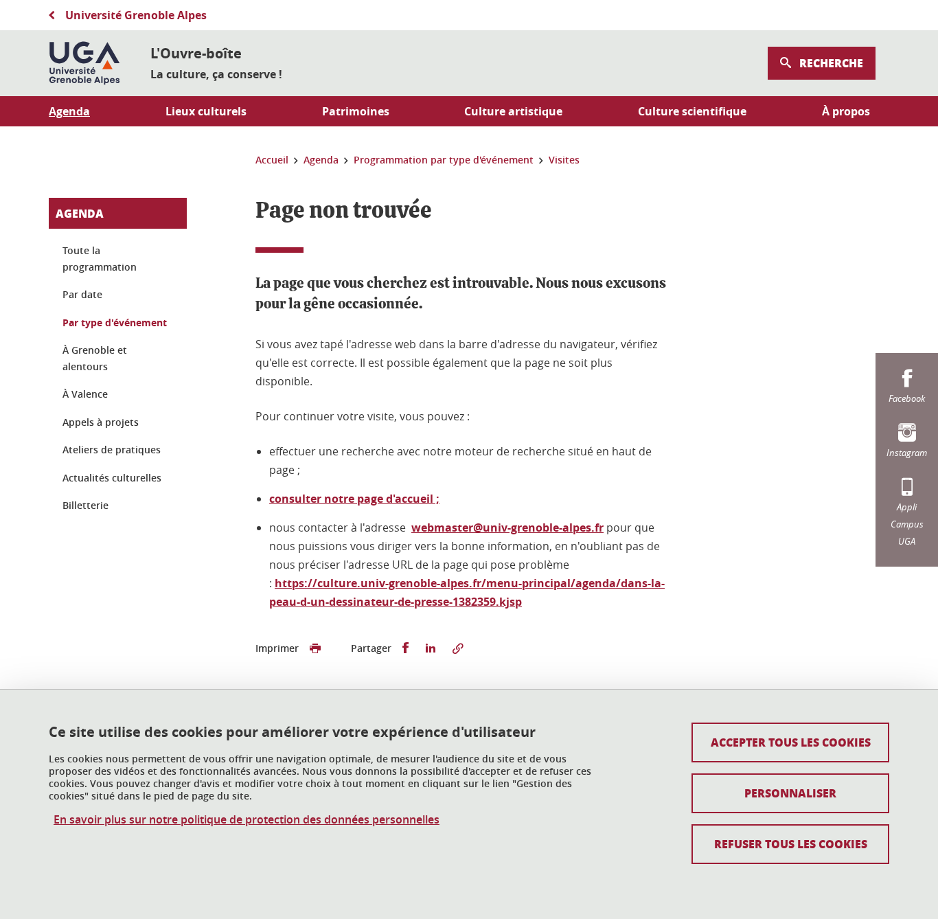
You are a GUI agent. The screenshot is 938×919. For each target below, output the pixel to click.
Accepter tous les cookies (791, 742)
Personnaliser (790, 793)
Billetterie (85, 505)
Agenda (80, 213)
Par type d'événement (114, 322)
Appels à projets (100, 422)
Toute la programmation (99, 258)
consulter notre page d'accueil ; (354, 498)
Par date (82, 294)
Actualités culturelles (111, 477)
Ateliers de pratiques (111, 449)
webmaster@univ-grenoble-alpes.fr (507, 527)
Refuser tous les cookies (790, 844)
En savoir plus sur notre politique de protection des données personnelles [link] (246, 819)
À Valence (85, 393)
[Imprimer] (315, 648)
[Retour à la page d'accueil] (84, 63)
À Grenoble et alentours (94, 358)
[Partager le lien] (458, 648)
